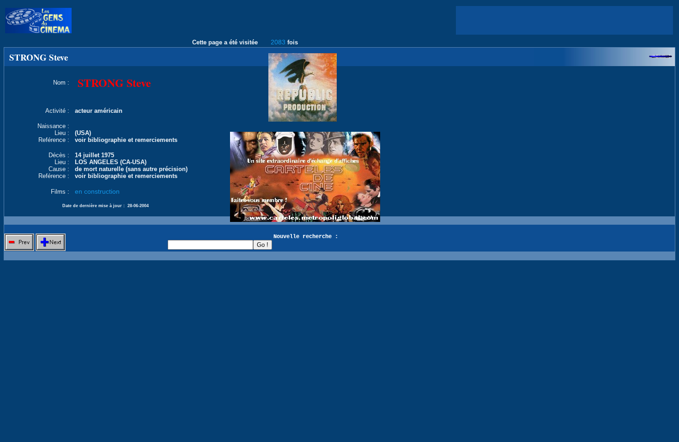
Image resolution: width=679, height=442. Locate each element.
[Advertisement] (564, 20)
